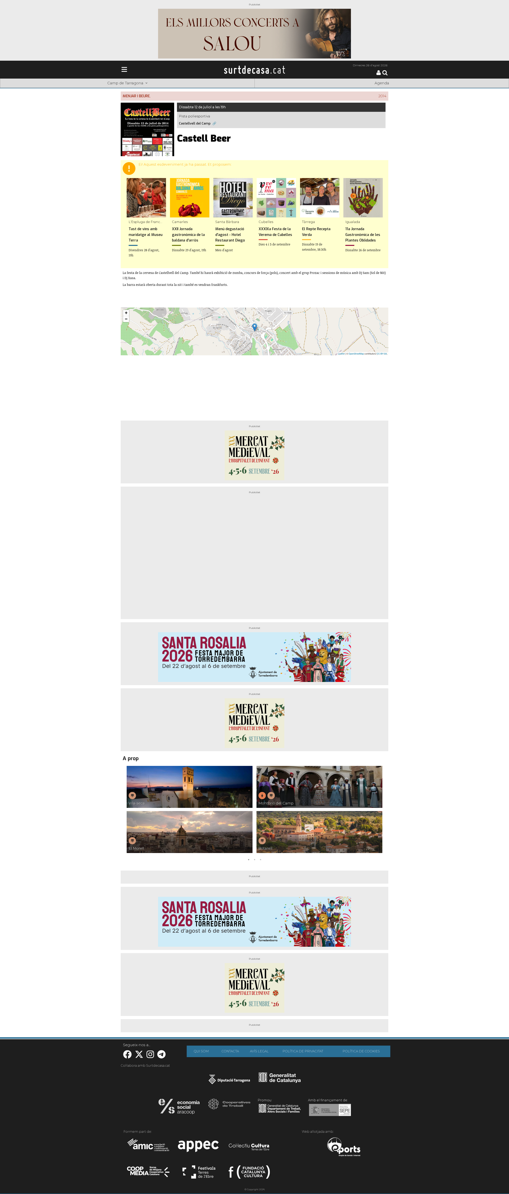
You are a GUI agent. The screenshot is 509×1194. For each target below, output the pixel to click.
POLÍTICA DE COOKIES (361, 1051)
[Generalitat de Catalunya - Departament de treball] (280, 1113)
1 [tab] (249, 859)
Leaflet (341, 353)
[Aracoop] (179, 1108)
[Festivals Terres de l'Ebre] (199, 1174)
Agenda (382, 83)
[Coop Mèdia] (149, 1174)
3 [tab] (260, 859)
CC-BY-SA (382, 353)
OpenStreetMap (356, 353)
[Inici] (254, 69)
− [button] (126, 319)
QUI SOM (201, 1051)
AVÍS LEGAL (259, 1051)
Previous (129, 814)
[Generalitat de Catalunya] (280, 1081)
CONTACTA (230, 1051)
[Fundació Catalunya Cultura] (249, 1174)
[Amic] (149, 1147)
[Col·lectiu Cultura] (249, 1147)
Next (379, 814)
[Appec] (199, 1147)
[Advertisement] (254, 386)
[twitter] (139, 1056)
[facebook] (127, 1056)
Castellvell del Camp (195, 123)
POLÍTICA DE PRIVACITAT (303, 1051)
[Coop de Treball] (229, 1108)
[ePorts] (343, 1147)
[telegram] (161, 1056)
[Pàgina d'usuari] (378, 74)
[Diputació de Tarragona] (229, 1081)
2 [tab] (254, 859)
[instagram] (150, 1056)
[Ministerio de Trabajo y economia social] (330, 1113)
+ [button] (126, 312)
